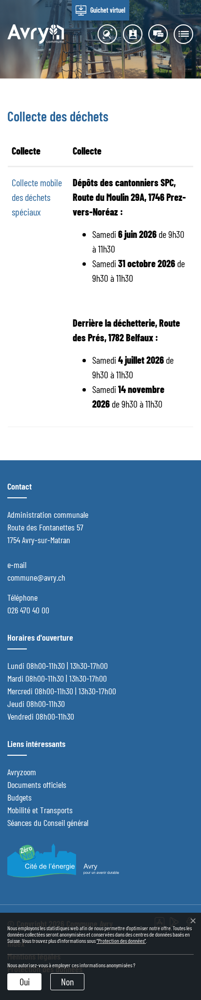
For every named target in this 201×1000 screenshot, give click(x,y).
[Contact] (130, 34)
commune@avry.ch (36, 577)
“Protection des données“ (121, 940)
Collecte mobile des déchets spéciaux (37, 196)
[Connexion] (155, 34)
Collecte (26, 151)
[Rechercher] (105, 34)
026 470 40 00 (28, 610)
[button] (181, 34)
